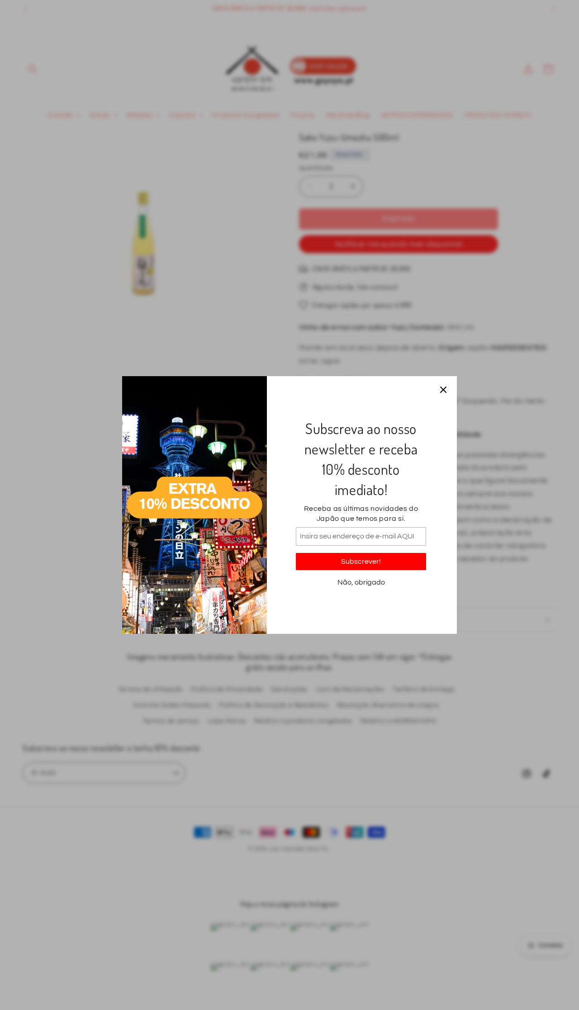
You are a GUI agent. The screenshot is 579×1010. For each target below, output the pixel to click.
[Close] (443, 389)
